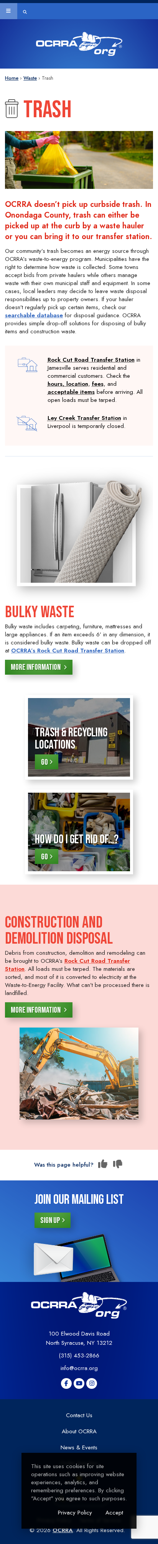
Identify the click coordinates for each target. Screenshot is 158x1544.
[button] (8, 11)
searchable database (34, 315)
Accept (114, 1512)
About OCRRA (79, 1431)
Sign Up (50, 1220)
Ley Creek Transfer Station (84, 418)
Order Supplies (29, 71)
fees (98, 384)
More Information (36, 667)
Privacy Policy (75, 1512)
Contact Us (79, 1415)
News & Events (79, 1447)
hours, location (68, 384)
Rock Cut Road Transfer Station (91, 360)
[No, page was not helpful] (118, 1164)
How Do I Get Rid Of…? (76, 840)
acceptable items (71, 392)
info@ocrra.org (79, 1368)
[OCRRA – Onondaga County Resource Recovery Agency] (79, 44)
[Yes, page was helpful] (103, 1164)
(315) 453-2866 (79, 1355)
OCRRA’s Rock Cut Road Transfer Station (67, 650)
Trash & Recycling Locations (71, 739)
